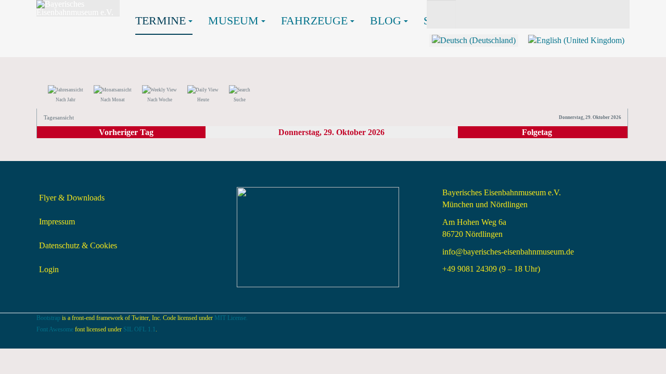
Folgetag (537, 132)
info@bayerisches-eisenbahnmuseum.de (508, 251)
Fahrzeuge (314, 20)
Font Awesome (54, 329)
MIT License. (231, 318)
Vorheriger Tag (126, 132)
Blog (385, 20)
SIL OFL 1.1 (139, 329)
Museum (233, 20)
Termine (160, 20)
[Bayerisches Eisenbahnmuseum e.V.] (78, 8)
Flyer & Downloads (72, 197)
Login (49, 269)
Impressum (57, 221)
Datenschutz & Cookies (78, 245)
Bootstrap (48, 318)
